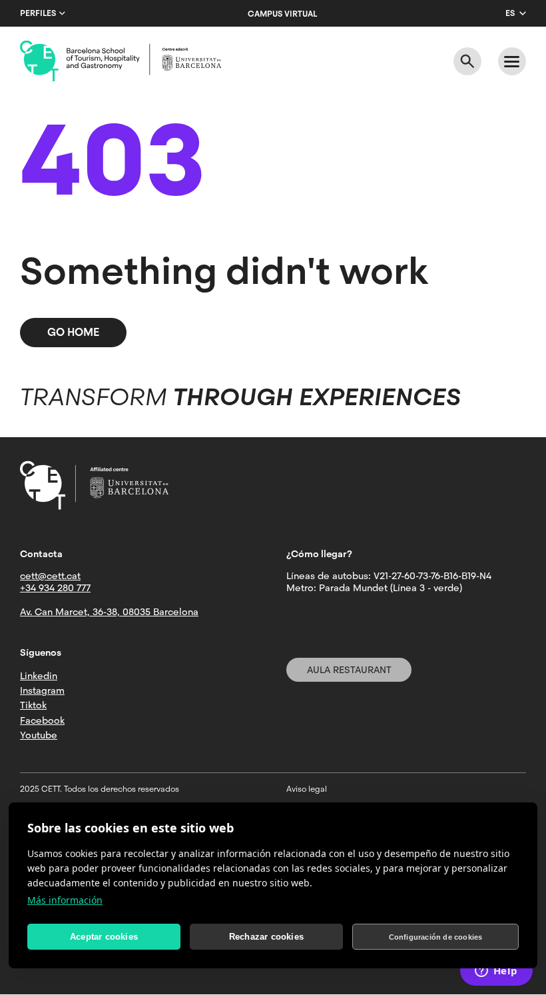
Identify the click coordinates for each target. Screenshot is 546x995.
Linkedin (38, 676)
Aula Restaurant (349, 670)
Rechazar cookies (266, 937)
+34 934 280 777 (55, 588)
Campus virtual (282, 14)
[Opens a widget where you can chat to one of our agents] (496, 971)
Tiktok (33, 705)
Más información (65, 900)
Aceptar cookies (104, 937)
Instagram (42, 690)
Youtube (38, 735)
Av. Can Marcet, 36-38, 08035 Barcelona (109, 612)
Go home (73, 332)
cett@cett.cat (50, 576)
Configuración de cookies (436, 937)
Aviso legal (306, 789)
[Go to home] (120, 61)
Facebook (42, 720)
